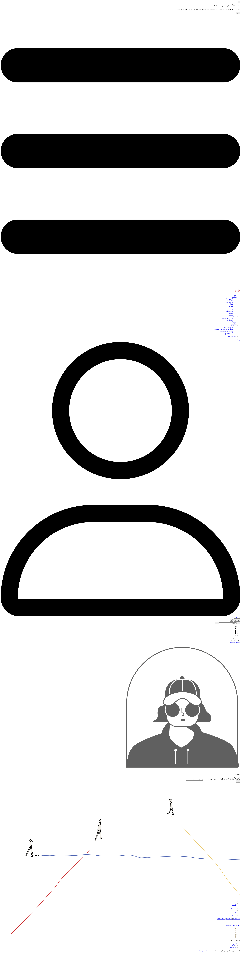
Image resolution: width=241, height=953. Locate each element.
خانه (235, 295)
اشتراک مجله (236, 617)
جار (235, 912)
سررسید (233, 325)
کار (232, 307)
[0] (231, 620)
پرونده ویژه (229, 302)
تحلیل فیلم (229, 311)
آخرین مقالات (228, 298)
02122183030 (221, 919)
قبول (238, 13)
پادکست (233, 324)
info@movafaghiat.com (233, 925)
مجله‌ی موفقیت (204, 950)
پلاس (231, 309)
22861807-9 (236, 919)
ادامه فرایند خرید (235, 642)
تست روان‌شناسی (227, 318)
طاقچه (234, 905)
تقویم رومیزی (228, 333)
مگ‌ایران (233, 915)
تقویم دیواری (229, 334)
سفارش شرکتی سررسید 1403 (223, 329)
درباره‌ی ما (233, 945)
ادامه (238, 781)
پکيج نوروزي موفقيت (226, 331)
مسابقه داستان (231, 336)
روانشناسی (233, 316)
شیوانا (231, 313)
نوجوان (230, 306)
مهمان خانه (229, 300)
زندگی (231, 304)
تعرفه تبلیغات (232, 947)
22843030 (229, 919)
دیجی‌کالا (233, 908)
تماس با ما (233, 944)
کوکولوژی (230, 320)
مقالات (234, 297)
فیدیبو (234, 901)
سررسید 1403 (228, 327)
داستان (230, 315)
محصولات (233, 322)
